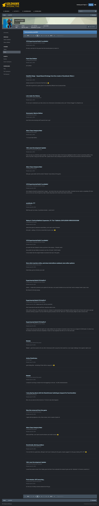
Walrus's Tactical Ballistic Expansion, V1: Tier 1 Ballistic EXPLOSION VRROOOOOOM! (52, 220)
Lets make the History (33, 96)
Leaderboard (27, 11)
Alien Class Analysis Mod (34, 130)
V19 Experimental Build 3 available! (37, 41)
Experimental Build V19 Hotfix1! (36, 280)
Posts (5, 52)
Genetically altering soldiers (35, 445)
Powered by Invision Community (90, 503)
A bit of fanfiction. (31, 358)
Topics (5, 49)
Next (51, 35)
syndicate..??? (30, 203)
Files (5, 68)
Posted (30, 45)
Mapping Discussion (32, 60)
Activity (16, 11)
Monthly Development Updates (34, 149)
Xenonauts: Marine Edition (34, 113)
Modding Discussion (32, 114)
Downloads (38, 11)
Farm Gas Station (31, 58)
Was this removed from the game (36, 410)
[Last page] (54, 36)
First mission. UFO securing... (35, 479)
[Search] (95, 11)
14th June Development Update (36, 148)
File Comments (7, 71)
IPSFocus (10, 503)
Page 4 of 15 (60, 35)
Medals (28, 341)
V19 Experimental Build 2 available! (37, 184)
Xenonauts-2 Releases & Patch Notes (36, 43)
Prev (28, 35)
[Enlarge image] (48, 82)
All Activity (6, 32)
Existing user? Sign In (82, 4)
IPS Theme (4, 503)
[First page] (25, 36)
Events (5, 59)
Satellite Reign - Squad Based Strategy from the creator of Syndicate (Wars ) (50, 76)
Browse (7, 11)
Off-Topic (29, 77)
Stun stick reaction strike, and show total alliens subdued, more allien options (50, 263)
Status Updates (89, 11)
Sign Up (91, 4)
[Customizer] (95, 4)
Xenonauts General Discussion (34, 97)
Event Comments (7, 61)
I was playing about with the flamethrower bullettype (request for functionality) (51, 393)
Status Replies (7, 42)
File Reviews (6, 74)
